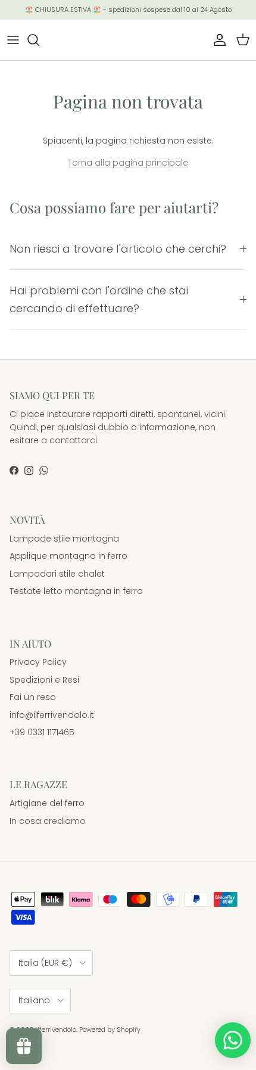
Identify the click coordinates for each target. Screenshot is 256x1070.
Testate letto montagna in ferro (76, 591)
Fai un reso (33, 697)
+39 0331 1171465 (42, 732)
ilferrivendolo (56, 1029)
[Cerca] (39, 40)
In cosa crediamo (48, 821)
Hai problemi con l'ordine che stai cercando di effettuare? (99, 299)
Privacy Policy (38, 662)
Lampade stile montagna (64, 539)
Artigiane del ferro (47, 803)
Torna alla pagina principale (128, 163)
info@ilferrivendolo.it (52, 715)
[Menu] (13, 40)
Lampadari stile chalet (57, 574)
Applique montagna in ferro (68, 556)
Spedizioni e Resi (44, 680)
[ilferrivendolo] (128, 40)
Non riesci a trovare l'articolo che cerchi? (118, 248)
